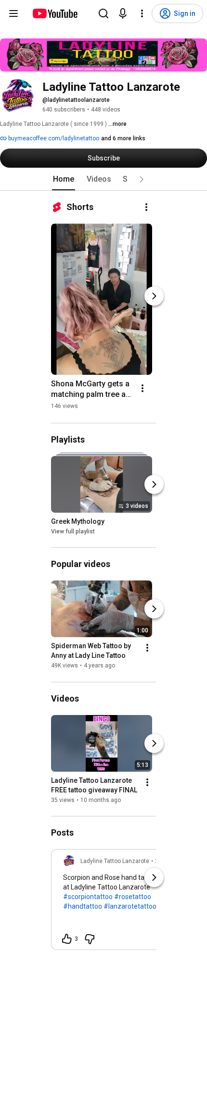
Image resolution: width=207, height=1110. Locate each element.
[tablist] (103, 179)
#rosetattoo (132, 896)
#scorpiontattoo (88, 896)
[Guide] (13, 13)
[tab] (63, 179)
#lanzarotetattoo (130, 906)
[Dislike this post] (89, 939)
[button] (141, 179)
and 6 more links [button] (123, 138)
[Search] (103, 13)
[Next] (154, 296)
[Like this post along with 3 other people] (67, 939)
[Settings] (142, 13)
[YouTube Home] (54, 13)
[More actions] (146, 207)
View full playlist (73, 531)
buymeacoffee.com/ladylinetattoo (53, 138)
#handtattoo (82, 906)
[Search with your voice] (122, 13)
